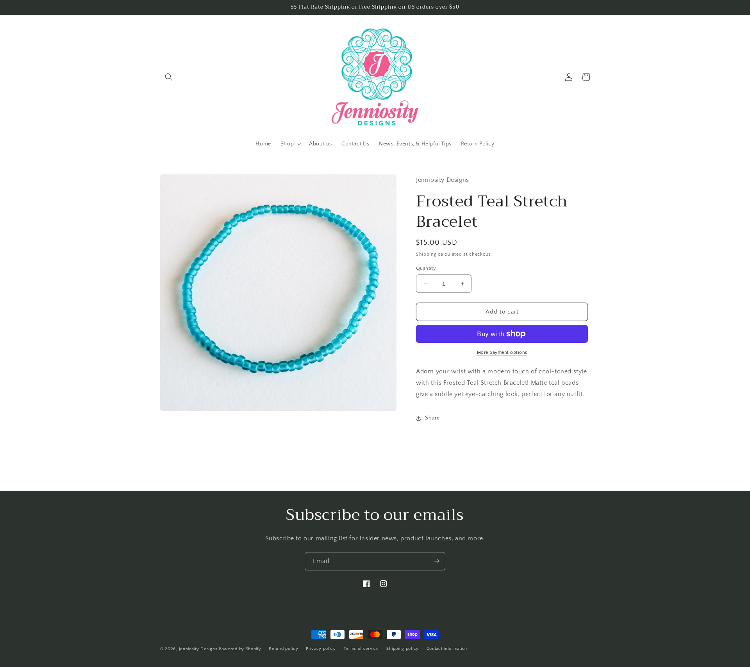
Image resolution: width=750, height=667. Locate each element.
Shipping (426, 254)
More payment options (502, 352)
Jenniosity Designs (198, 649)
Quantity (426, 268)
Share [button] (432, 418)
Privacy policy (321, 648)
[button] (168, 77)
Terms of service (361, 648)
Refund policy (283, 648)
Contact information (447, 648)
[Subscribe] (436, 561)
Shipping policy (402, 648)
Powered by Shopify (240, 649)
